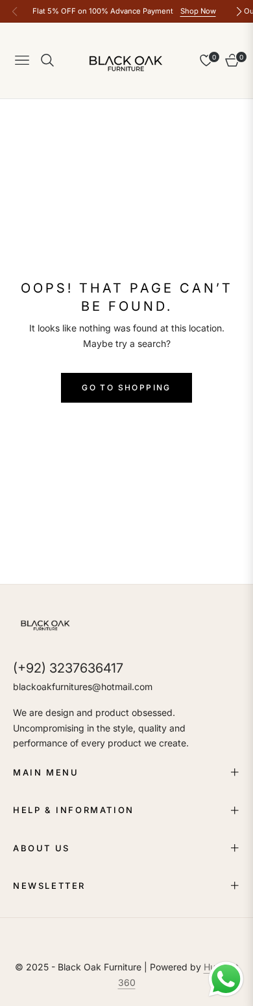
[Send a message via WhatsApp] (226, 979)
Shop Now (198, 11)
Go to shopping (126, 387)
